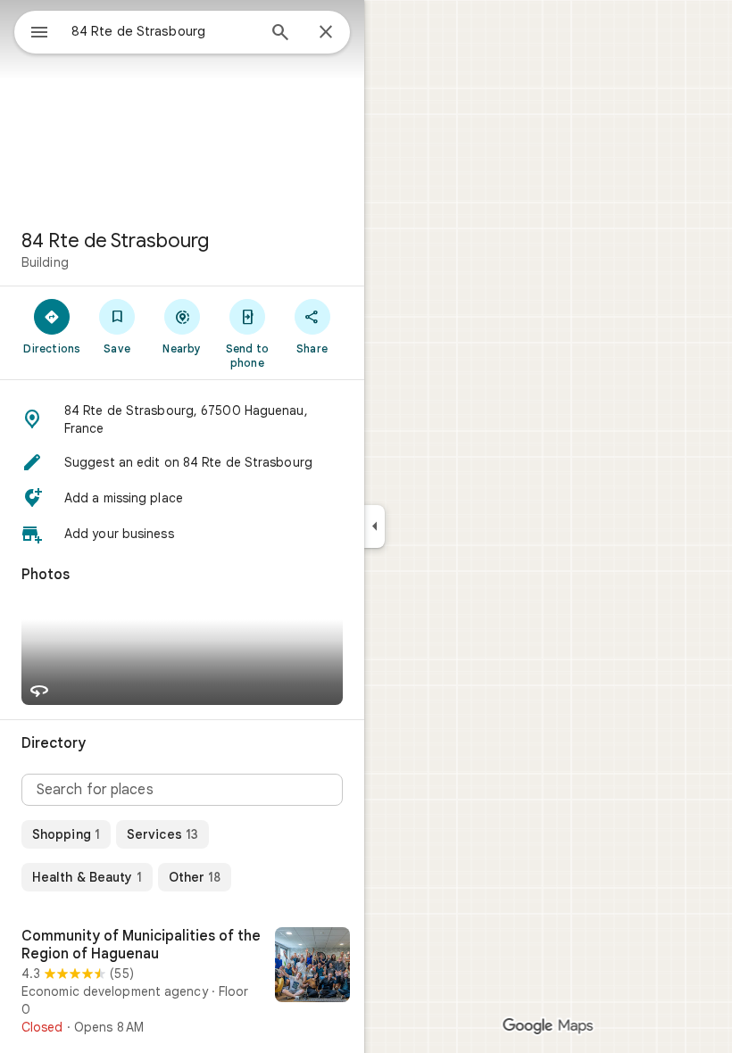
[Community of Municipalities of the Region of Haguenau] (182, 981)
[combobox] (163, 31)
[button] (182, 419)
